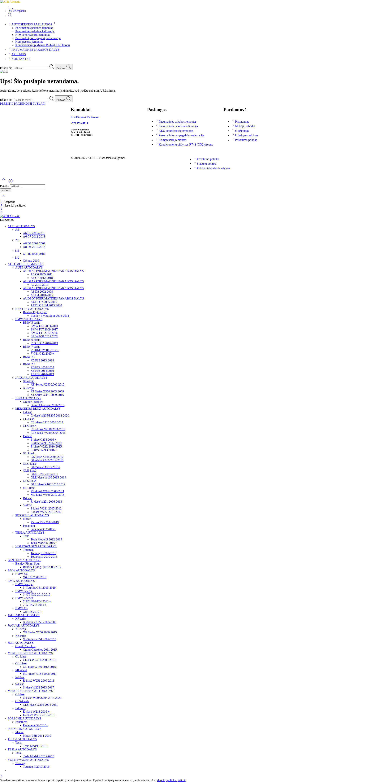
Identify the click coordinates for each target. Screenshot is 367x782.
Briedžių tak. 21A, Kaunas (85, 117)
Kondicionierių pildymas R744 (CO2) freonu (42, 45)
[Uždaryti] (2, 201)
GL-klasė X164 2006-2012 (47, 456)
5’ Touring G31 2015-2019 (39, 587)
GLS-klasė (29, 481)
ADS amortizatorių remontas (32, 34)
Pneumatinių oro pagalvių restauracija (38, 38)
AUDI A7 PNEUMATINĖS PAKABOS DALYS (53, 281)
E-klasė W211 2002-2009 (46, 443)
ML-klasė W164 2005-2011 (47, 491)
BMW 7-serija (31, 346)
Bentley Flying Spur (35, 312)
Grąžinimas (242, 130)
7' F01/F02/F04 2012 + (45, 350)
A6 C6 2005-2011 (34, 233)
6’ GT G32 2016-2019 (44, 343)
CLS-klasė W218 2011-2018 (48, 429)
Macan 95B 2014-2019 (45, 522)
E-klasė (27, 436)
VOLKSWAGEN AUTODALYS (36, 546)
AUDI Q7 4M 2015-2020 (46, 305)
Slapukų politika (207, 163)
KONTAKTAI (20, 58)
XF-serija (28, 381)
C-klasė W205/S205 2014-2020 (50, 415)
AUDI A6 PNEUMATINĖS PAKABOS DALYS (53, 271)
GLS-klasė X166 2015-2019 (48, 484)
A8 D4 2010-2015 (34, 246)
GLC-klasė (29, 463)
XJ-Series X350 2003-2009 (47, 391)
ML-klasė (29, 487)
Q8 (17, 257)
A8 (17, 240)
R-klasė (27, 498)
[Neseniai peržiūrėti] (10, 182)
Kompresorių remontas (29, 41)
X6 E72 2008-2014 (42, 367)
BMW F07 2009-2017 (44, 329)
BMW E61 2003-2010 (44, 326)
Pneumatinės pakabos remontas (34, 27)
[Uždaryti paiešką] (3, 198)
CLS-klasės (22, 701)
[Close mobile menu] (1, 212)
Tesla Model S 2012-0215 (38, 756)
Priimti (182, 780)
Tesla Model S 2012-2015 (46, 539)
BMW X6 (29, 363)
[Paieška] (10, 15)
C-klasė (27, 412)
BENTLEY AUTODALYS (32, 308)
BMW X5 (29, 357)
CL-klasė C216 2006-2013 (47, 422)
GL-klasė (28, 453)
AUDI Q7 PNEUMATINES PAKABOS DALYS (53, 298)
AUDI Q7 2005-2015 (44, 302)
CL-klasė (28, 419)
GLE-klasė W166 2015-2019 (48, 477)
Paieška (61, 68)
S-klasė (27, 505)
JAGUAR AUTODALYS (31, 377)
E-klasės (20, 708)
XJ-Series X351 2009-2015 (47, 394)
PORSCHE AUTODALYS (32, 515)
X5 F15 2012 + (32, 611)
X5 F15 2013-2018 (42, 360)
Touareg (28, 549)
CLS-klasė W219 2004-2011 (48, 432)
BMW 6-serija (31, 339)
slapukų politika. (167, 780)
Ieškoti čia (6, 68)
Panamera (29, 525)
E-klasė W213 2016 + (44, 450)
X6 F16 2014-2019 (42, 370)
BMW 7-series (24, 598)
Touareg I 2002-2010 (43, 553)
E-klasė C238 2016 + (43, 439)
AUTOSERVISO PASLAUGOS (31, 24)
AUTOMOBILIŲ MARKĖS (25, 264)
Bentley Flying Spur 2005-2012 (50, 315)
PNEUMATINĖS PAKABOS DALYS (35, 49)
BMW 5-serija (31, 322)
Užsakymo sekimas (246, 135)
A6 (17, 229)
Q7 (17, 250)
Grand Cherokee (33, 401)
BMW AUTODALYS (28, 319)
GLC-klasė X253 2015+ (45, 467)
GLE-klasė (29, 470)
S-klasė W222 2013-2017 (46, 511)
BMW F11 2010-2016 (44, 332)
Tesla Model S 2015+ (44, 542)
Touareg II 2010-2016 (44, 556)
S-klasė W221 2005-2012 (46, 508)
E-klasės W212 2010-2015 (39, 715)
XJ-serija (28, 388)
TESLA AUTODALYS (29, 532)
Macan (27, 518)
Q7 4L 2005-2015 (34, 253)
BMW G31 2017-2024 (44, 336)
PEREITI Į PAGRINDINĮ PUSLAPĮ (22, 103)
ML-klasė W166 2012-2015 (47, 494)
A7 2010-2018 (39, 284)
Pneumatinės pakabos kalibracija (34, 31)
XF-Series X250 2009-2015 (47, 384)
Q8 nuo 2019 (31, 260)
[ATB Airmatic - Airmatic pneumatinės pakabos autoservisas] (10, 1)
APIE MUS (18, 54)
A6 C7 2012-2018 (34, 236)
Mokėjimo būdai (245, 126)
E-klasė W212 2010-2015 (46, 446)
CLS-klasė (29, 425)
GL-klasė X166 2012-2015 (47, 460)
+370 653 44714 (79, 123)
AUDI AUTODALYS (21, 226)
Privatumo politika (246, 140)
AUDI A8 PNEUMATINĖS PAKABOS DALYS (53, 288)
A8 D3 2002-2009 (34, 243)
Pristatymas (242, 121)
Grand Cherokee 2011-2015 (47, 405)
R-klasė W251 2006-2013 (46, 501)
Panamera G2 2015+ (43, 529)
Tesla (26, 536)
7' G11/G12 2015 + (42, 353)
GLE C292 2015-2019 (44, 474)
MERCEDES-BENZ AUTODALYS (38, 408)
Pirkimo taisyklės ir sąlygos (213, 168)
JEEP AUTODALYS (28, 398)
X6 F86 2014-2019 (42, 374)
